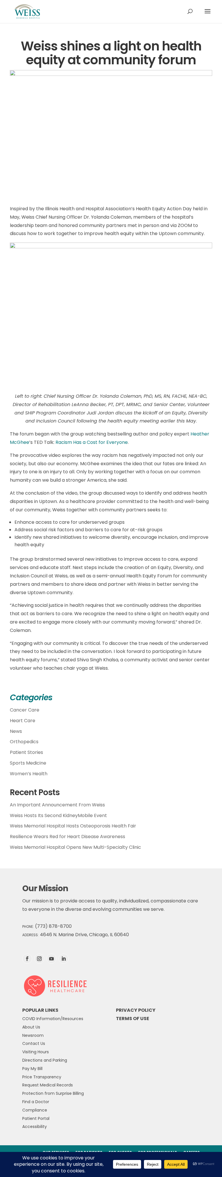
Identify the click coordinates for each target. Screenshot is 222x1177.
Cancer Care (24, 710)
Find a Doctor (35, 1102)
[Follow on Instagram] (39, 959)
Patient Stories (26, 752)
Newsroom (33, 1035)
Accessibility (34, 1126)
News (16, 731)
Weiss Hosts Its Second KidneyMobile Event (58, 815)
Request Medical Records (47, 1085)
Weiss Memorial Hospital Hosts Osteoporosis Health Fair (73, 826)
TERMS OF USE (132, 1018)
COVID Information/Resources (52, 1019)
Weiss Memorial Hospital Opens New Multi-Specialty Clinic (75, 847)
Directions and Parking (44, 1060)
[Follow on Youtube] (51, 959)
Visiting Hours (35, 1052)
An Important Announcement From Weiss (57, 804)
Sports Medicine (28, 763)
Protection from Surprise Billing (53, 1093)
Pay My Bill (32, 1068)
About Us (31, 1027)
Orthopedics (24, 741)
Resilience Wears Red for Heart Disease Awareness (67, 836)
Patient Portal (35, 1118)
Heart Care (22, 720)
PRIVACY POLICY (136, 1010)
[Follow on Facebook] (27, 959)
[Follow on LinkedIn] (64, 959)
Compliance (34, 1110)
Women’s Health (28, 773)
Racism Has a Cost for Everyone (92, 442)
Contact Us (33, 1043)
